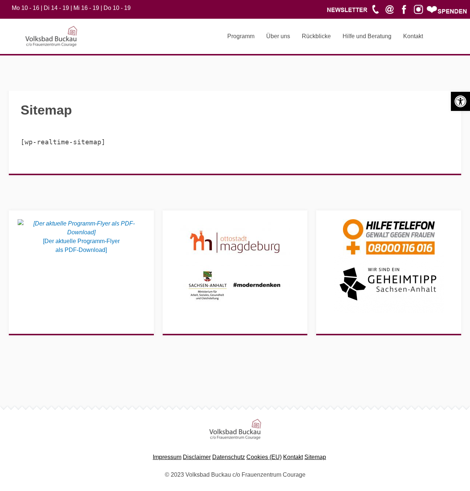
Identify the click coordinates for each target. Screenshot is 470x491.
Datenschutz (228, 457)
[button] (460, 101)
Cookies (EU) (264, 457)
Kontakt (293, 457)
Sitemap (315, 457)
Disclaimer (197, 457)
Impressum (167, 457)
